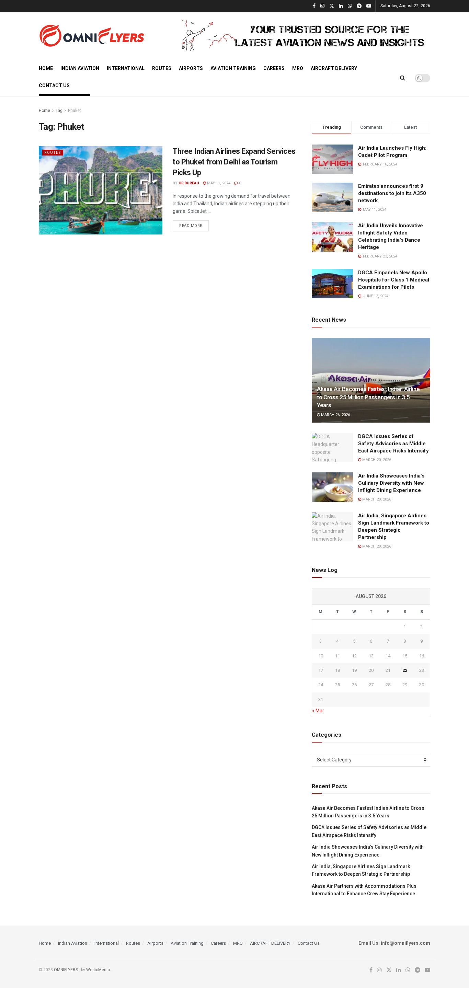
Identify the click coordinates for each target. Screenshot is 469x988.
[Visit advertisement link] (305, 35)
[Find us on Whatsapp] (350, 6)
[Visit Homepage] (92, 36)
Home (46, 68)
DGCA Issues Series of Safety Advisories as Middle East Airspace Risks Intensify (393, 443)
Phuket (74, 110)
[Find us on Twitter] (331, 6)
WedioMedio (98, 969)
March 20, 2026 (376, 460)
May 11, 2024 (218, 183)
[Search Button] (402, 78)
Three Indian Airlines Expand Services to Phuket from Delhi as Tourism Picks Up (234, 162)
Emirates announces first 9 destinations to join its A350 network (392, 193)
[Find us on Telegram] (359, 6)
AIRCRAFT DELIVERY (334, 68)
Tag (59, 110)
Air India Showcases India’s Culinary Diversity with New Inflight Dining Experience (391, 483)
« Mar (318, 710)
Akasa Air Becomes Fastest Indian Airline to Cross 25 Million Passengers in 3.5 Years (368, 397)
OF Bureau (189, 183)
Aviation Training (233, 68)
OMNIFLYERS (66, 969)
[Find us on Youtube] (368, 6)
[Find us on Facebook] (314, 6)
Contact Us (54, 85)
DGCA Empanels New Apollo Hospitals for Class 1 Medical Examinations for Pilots (393, 279)
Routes (161, 68)
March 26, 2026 (335, 415)
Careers (274, 68)
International (126, 68)
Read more (194, 225)
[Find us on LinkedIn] (341, 6)
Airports (191, 68)
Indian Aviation (79, 68)
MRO (297, 68)
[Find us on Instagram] (322, 6)
